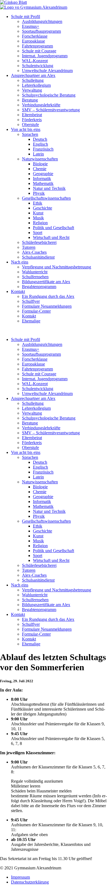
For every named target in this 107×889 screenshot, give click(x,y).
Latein (38, 154)
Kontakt (18, 291)
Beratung (30, 100)
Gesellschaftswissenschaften (46, 198)
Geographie (43, 173)
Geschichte (42, 208)
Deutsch (40, 139)
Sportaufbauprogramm (41, 31)
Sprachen (30, 134)
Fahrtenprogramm (37, 46)
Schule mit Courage (39, 51)
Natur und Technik (49, 188)
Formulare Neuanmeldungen (47, 306)
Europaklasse (33, 41)
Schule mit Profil (25, 16)
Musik (38, 217)
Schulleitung (33, 80)
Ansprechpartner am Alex (33, 75)
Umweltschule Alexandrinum (47, 70)
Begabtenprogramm (39, 286)
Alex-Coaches (34, 252)
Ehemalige (31, 321)
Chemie (39, 168)
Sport (37, 232)
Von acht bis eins (25, 129)
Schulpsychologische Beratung (48, 95)
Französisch (43, 149)
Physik (39, 193)
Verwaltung (32, 90)
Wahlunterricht (34, 272)
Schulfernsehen (35, 276)
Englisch (40, 144)
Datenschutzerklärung (30, 882)
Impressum (20, 877)
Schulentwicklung (37, 65)
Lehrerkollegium (36, 85)
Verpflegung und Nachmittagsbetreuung (56, 267)
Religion (40, 222)
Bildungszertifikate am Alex (46, 281)
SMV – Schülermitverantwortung (51, 109)
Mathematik (43, 183)
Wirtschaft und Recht (51, 237)
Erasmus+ (30, 26)
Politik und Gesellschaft (53, 227)
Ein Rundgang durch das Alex (48, 296)
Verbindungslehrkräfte (41, 105)
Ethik (37, 203)
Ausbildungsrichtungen (42, 21)
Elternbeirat (32, 114)
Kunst (38, 213)
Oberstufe (30, 124)
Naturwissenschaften (40, 159)
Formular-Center (36, 311)
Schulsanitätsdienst (38, 257)
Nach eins (19, 262)
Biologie (40, 163)
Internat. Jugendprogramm (44, 55)
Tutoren (28, 247)
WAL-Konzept (35, 60)
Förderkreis (32, 119)
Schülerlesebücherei (39, 242)
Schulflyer (31, 301)
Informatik (42, 178)
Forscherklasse (34, 36)
